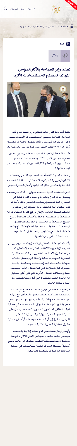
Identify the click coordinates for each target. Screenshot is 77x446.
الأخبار (63, 26)
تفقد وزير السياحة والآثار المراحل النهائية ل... (36, 26)
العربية (15, 9)
